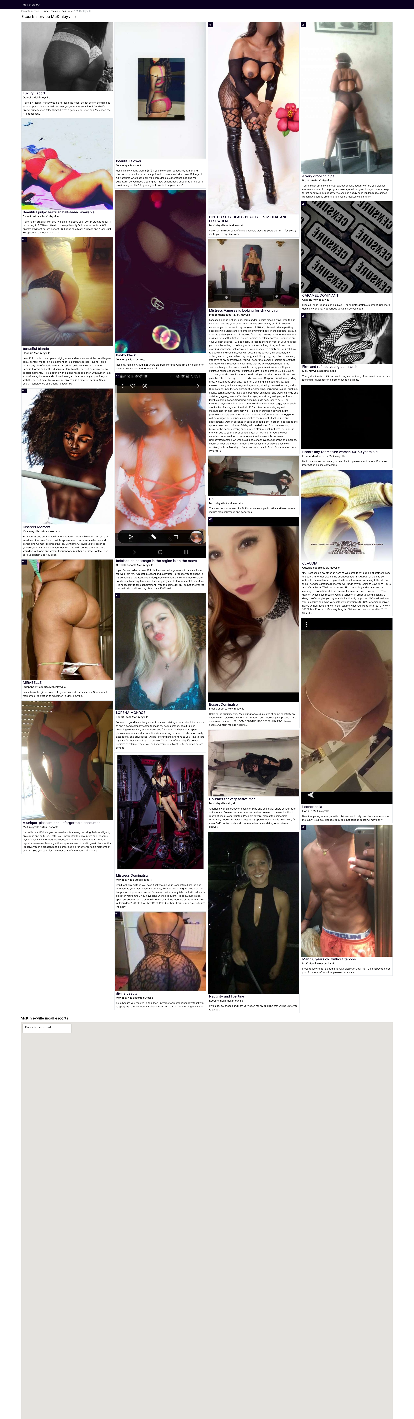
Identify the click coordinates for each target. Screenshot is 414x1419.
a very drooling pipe (318, 176)
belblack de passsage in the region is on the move (156, 561)
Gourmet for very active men (232, 799)
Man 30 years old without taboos (329, 959)
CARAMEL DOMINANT (320, 295)
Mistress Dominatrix (132, 875)
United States (50, 11)
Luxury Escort (34, 93)
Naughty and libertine (226, 996)
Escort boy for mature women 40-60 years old (340, 452)
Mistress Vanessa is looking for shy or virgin (244, 310)
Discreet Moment (36, 527)
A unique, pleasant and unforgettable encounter (61, 823)
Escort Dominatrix (223, 704)
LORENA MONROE (131, 713)
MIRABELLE (32, 683)
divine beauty (127, 993)
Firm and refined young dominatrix (329, 367)
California (66, 11)
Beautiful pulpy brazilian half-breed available (58, 212)
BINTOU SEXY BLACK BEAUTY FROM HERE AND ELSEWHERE (248, 219)
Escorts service (30, 11)
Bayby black (126, 355)
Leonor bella (312, 807)
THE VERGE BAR (30, 4)
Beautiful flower (128, 161)
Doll (212, 499)
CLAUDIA (309, 563)
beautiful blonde (36, 349)
